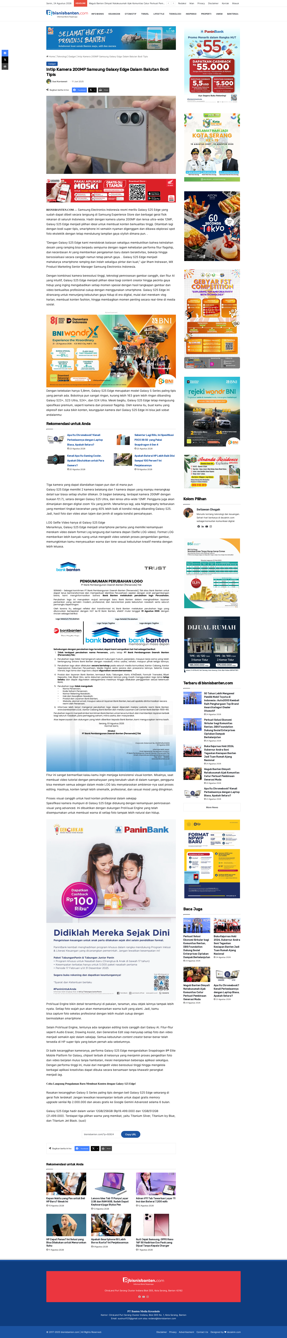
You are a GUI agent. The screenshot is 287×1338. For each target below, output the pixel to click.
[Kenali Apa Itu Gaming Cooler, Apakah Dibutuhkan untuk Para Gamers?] (56, 459)
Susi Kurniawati (59, 81)
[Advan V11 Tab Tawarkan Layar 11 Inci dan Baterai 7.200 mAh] (156, 1184)
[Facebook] (199, 527)
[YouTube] (207, 527)
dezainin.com (234, 1332)
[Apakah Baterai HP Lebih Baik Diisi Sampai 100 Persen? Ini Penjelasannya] (123, 459)
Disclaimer (213, 3)
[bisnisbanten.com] (67, 14)
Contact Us (202, 1332)
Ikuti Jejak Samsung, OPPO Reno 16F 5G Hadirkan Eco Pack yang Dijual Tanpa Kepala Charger (154, 1242)
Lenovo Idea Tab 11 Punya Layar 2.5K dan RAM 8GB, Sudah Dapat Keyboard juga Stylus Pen (110, 1201)
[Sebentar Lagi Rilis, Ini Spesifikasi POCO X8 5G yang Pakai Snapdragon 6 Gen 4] (123, 439)
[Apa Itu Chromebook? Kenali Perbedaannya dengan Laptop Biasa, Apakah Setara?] (56, 439)
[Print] (5, 66)
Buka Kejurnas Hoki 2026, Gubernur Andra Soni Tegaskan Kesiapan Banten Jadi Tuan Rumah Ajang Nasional (220, 753)
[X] (5, 59)
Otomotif (130, 13)
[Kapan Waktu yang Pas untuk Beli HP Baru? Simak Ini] (66, 1184)
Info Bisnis (97, 13)
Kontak (225, 3)
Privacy (201, 3)
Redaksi (182, 3)
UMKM (219, 13)
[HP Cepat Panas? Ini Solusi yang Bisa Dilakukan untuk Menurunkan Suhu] (66, 1225)
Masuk (235, 3)
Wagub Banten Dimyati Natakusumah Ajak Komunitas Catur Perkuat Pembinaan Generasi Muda (196, 992)
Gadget (72, 56)
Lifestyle (158, 13)
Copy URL (130, 1134)
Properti (206, 13)
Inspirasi (191, 13)
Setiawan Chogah (208, 509)
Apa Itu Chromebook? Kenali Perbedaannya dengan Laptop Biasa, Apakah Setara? (131, 3)
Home (51, 56)
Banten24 (232, 13)
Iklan (192, 3)
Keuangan (114, 13)
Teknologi (175, 13)
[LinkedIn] (203, 527)
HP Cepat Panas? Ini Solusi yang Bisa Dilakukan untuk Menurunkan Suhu (66, 1242)
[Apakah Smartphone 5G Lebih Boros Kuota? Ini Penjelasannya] (111, 1225)
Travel (145, 13)
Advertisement (186, 1332)
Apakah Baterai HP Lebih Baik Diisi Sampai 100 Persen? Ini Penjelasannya (155, 460)
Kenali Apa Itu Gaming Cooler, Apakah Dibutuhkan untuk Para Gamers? (85, 460)
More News (212, 807)
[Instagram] (211, 527)
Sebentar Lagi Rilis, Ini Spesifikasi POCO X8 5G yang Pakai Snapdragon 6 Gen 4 (154, 440)
